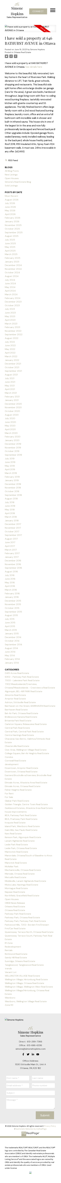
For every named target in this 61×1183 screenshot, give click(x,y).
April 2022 (10, 352)
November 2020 (13, 407)
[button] (38, 11)
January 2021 (12, 400)
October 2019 (12, 451)
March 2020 (11, 433)
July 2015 (9, 619)
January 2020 (12, 440)
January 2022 (12, 360)
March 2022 (11, 356)
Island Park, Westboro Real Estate (22, 826)
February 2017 (12, 553)
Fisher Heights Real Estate (18, 789)
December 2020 (13, 403)
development (12, 764)
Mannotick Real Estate (16, 851)
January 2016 (12, 597)
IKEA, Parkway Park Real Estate (21, 815)
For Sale (9, 797)
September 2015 (13, 611)
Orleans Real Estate (15, 906)
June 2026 (10, 206)
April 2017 (10, 546)
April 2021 (10, 389)
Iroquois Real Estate (15, 822)
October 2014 (12, 640)
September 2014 (13, 644)
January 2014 (12, 662)
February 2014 (12, 659)
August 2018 (11, 498)
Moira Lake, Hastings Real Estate (21, 884)
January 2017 (12, 557)
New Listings (11, 174)
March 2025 (11, 254)
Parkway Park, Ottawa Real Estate (22, 917)
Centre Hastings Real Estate (19, 735)
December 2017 (13, 524)
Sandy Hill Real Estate (16, 957)
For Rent (9, 793)
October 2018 (12, 491)
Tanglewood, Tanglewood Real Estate (24, 964)
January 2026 (12, 221)
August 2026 (11, 199)
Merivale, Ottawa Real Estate (20, 873)
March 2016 (11, 589)
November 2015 (13, 604)
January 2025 (12, 261)
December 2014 (13, 637)
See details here (33, 66)
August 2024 (12, 276)
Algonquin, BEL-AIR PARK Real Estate (23, 691)
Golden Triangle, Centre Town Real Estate (26, 804)
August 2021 (11, 374)
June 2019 (10, 462)
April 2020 (10, 429)
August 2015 (11, 615)
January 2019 (12, 480)
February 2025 (12, 257)
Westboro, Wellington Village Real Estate (26, 1001)
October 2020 (12, 411)
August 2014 (11, 648)
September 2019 (13, 454)
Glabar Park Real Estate (17, 800)
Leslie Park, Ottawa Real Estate (21, 848)
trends (8, 968)
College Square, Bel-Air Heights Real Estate (27, 753)
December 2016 (13, 560)
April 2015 (10, 626)
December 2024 (13, 265)
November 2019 (13, 447)
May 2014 (10, 655)
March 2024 (11, 294)
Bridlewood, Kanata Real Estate (21, 716)
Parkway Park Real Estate (18, 913)
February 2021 (12, 396)
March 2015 (11, 629)
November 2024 (13, 268)
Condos (9, 757)
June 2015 (10, 622)
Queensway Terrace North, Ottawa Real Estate (29, 932)
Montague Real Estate (16, 888)
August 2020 (12, 414)
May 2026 (10, 210)
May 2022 (10, 349)
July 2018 (9, 502)
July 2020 (10, 418)
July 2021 (9, 378)
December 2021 (13, 363)
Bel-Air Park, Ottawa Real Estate (21, 713)
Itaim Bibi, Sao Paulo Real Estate (21, 830)
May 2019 (10, 465)
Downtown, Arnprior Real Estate (21, 768)
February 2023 (12, 327)
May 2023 (10, 316)
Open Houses (12, 178)
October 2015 (12, 608)
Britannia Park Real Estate (18, 720)
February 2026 (12, 217)
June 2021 (10, 381)
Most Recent (11, 195)
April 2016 (10, 586)
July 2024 (10, 279)
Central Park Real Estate (17, 727)
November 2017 (13, 527)
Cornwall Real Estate (15, 760)
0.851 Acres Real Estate (17, 673)
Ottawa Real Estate (22, 52)
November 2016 (13, 564)
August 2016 (11, 571)
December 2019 (13, 443)
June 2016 (10, 578)
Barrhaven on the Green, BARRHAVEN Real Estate (30, 705)
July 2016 (9, 575)
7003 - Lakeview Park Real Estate (22, 680)
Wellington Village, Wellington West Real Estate (29, 986)
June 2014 (10, 651)
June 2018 (10, 505)
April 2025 (10, 250)
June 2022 (10, 345)
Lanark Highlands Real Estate (20, 840)
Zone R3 (9, 1004)
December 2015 (13, 600)
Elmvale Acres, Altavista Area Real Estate (26, 782)
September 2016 (13, 567)
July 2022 (10, 341)
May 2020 (10, 425)
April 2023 (10, 319)
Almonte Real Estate (15, 695)
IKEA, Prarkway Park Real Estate (21, 819)
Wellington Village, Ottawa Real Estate (24, 983)
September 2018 (13, 495)
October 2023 (12, 305)
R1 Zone (9, 942)
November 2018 (13, 487)
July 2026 (10, 203)
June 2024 (10, 283)
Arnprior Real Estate (15, 698)
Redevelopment (13, 946)
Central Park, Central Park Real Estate (24, 731)
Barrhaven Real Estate (16, 709)
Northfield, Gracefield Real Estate (22, 895)
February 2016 (12, 593)
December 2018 (13, 484)
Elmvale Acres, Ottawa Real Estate (22, 786)
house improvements (16, 811)
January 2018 (12, 520)
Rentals (8, 950)
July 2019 (9, 458)
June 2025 (10, 243)
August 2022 (11, 338)
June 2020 (10, 422)
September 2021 (13, 370)
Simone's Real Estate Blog (18, 181)
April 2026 (10, 214)
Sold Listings (11, 185)
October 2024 (12, 272)
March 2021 (11, 392)
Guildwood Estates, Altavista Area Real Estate (29, 808)
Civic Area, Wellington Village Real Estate (26, 749)
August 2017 (11, 538)
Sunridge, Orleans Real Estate (20, 961)
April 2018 (10, 513)
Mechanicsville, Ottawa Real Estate (23, 870)
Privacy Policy (50, 1126)
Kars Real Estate (13, 833)
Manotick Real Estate (16, 862)
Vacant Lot (10, 972)
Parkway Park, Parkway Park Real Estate (25, 921)
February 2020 (12, 436)
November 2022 (13, 330)
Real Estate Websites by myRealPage (31, 1129)
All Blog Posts (12, 170)
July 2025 (10, 239)
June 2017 (10, 542)
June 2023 (10, 312)
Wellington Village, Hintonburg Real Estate (26, 979)
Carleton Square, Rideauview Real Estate (26, 724)
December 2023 (13, 301)
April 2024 (10, 290)
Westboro (10, 997)
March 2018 (11, 516)
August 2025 (11, 236)
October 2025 (12, 228)
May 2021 (10, 385)
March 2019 (11, 473)
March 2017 (11, 549)
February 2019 (12, 476)
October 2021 (12, 367)
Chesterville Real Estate (17, 746)
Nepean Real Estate (15, 891)
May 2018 (10, 509)
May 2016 (10, 582)
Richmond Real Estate (16, 953)
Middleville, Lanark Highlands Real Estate (25, 881)
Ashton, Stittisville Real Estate (20, 702)
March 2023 (11, 323)
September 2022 (13, 334)
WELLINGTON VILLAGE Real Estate (22, 975)
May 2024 (10, 287)
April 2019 (10, 469)
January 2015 (12, 633)
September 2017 (13, 535)
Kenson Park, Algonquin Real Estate (23, 837)
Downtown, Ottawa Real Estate (21, 771)
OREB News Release (15, 902)
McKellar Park (11, 866)
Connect (38, 11)
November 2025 (13, 225)
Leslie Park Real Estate (16, 844)
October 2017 (12, 531)
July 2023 (10, 308)
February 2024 (12, 298)
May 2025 (10, 246)
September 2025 (14, 232)
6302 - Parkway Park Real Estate (22, 676)
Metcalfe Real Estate (15, 877)
